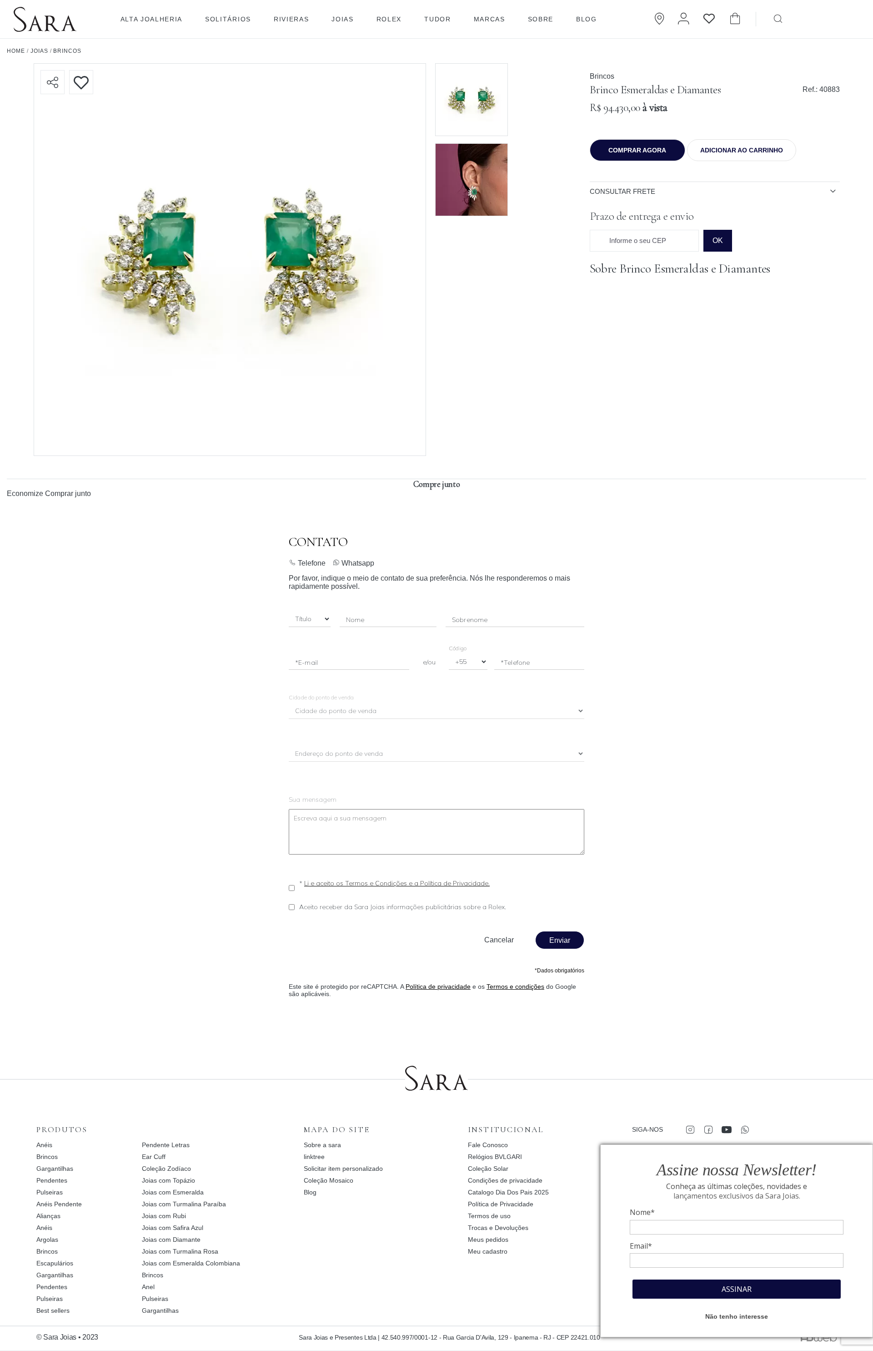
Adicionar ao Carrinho (741, 150)
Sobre (540, 19)
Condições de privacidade (505, 1180)
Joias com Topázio (168, 1180)
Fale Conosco (488, 1145)
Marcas (489, 19)
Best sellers (53, 1310)
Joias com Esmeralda (173, 1192)
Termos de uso (489, 1215)
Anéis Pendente (59, 1204)
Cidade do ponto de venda (321, 697)
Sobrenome (469, 620)
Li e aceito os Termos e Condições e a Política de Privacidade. (397, 883)
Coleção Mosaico (328, 1180)
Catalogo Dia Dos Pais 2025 (508, 1192)
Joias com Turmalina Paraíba (184, 1204)
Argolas (47, 1239)
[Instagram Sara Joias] (690, 1129)
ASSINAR (737, 1289)
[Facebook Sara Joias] (708, 1129)
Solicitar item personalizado (343, 1168)
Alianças (48, 1215)
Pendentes (51, 1180)
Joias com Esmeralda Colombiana (191, 1263)
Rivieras (291, 19)
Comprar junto (68, 493)
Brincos (602, 76)
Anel (148, 1286)
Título (303, 619)
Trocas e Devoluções (498, 1227)
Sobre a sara (322, 1145)
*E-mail (306, 662)
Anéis (44, 1145)
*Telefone (515, 662)
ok (717, 240)
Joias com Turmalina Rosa (180, 1251)
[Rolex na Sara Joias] (834, 18)
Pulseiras (49, 1192)
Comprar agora (637, 150)
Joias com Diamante (171, 1239)
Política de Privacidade (500, 1204)
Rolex (388, 19)
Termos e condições (515, 986)
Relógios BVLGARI (495, 1156)
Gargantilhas (54, 1168)
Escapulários (54, 1263)
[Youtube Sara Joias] (726, 1129)
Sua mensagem (313, 799)
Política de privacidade (438, 986)
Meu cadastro (487, 1251)
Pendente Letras (166, 1145)
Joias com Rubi (164, 1215)
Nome (355, 620)
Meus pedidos (488, 1239)
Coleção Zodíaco (166, 1168)
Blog (586, 19)
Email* (641, 1245)
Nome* (642, 1212)
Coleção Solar (488, 1168)
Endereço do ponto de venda (339, 754)
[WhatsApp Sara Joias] (744, 1129)
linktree (314, 1156)
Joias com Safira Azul (172, 1227)
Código (458, 648)
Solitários (228, 19)
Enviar (559, 940)
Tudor (437, 19)
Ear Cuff (154, 1156)
